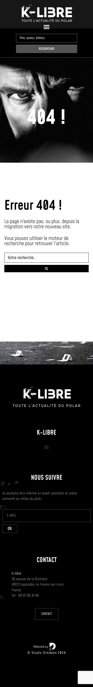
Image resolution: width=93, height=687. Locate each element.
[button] (46, 27)
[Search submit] (46, 268)
